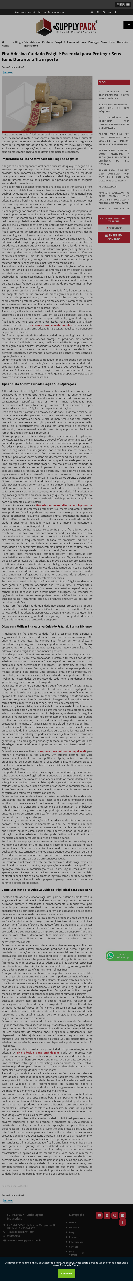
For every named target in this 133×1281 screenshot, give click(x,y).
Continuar (66, 1273)
